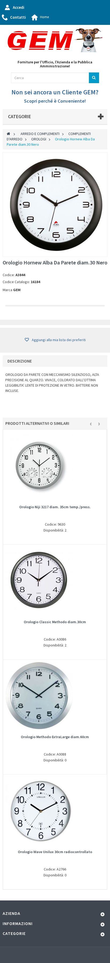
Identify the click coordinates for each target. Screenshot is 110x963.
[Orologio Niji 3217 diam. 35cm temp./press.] (55, 465)
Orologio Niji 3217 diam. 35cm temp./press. (55, 506)
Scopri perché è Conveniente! (55, 101)
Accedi (18, 7)
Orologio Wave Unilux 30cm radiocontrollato (55, 851)
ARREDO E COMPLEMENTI (40, 133)
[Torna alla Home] (8, 133)
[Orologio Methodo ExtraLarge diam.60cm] (55, 695)
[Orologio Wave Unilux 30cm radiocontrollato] (55, 810)
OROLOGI (38, 139)
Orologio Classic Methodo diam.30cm (55, 621)
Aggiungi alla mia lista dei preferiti (58, 339)
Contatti (18, 17)
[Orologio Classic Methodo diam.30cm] (55, 580)
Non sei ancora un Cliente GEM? (55, 92)
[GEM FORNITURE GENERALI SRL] (55, 40)
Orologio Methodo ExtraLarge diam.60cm (55, 736)
